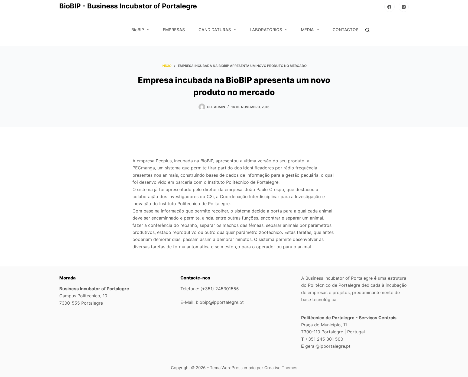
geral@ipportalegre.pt (327, 346)
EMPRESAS (174, 29)
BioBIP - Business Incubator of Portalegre (128, 6)
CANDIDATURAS (215, 29)
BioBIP (137, 29)
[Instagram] (404, 7)
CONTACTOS (346, 29)
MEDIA (307, 29)
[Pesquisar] (367, 30)
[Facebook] (389, 7)
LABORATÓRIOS (266, 29)
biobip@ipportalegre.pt (220, 302)
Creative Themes (280, 367)
